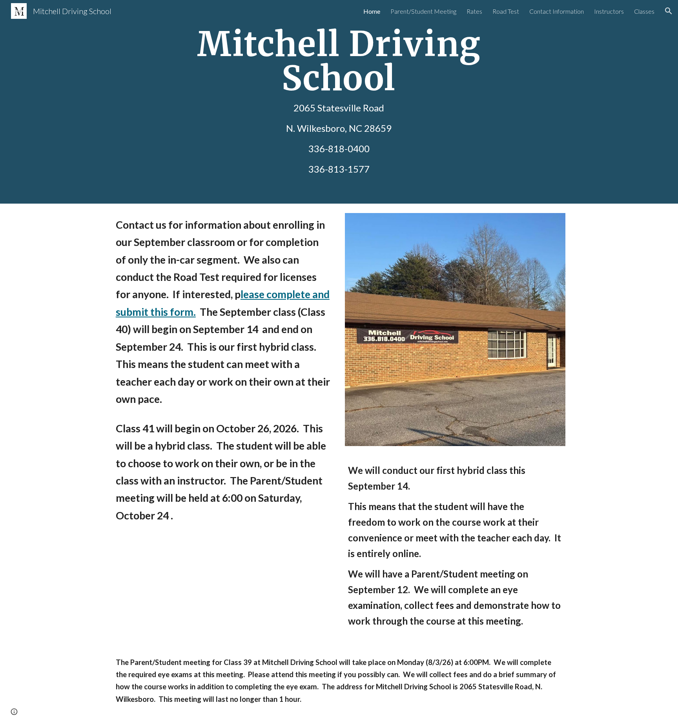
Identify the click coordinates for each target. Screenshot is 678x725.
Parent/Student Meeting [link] (423, 11)
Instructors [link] (609, 11)
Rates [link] (474, 11)
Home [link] (371, 11)
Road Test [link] (505, 11)
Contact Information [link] (556, 11)
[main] (339, 102)
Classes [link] (644, 11)
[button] (668, 11)
